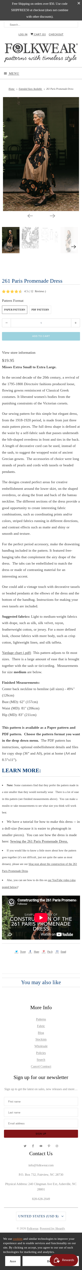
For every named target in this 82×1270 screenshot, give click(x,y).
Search (41, 1059)
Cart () (39, 34)
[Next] (52, 215)
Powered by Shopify (52, 1228)
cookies (17, 1238)
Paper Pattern (14, 309)
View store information (18, 353)
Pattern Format (12, 301)
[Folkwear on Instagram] (57, 1146)
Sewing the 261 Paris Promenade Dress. (39, 841)
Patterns (41, 1019)
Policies (41, 1053)
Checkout (56, 34)
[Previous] (29, 215)
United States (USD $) (39, 1216)
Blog (41, 1032)
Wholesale (41, 1046)
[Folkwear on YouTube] (41, 1146)
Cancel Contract (41, 1066)
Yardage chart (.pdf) (16, 653)
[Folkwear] (41, 53)
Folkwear (32, 1228)
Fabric (41, 1026)
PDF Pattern (40, 309)
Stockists (41, 1039)
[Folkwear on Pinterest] (49, 1146)
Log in (23, 34)
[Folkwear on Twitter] (25, 1146)
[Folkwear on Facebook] (33, 1146)
